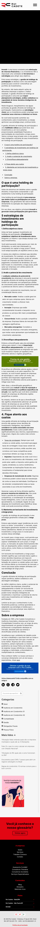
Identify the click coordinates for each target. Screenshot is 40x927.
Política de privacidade (20, 925)
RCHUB (8, 907)
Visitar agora (20, 833)
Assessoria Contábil (20, 867)
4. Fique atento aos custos (14, 164)
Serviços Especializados (20, 874)
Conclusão (8, 175)
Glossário (20, 887)
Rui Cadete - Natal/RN (13, 899)
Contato (20, 857)
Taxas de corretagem (12, 440)
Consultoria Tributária (20, 869)
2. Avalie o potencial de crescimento (18, 156)
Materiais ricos (20, 889)
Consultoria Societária (20, 872)
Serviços (20, 852)
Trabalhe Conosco (20, 854)
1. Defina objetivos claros (14, 153)
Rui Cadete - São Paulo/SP (14, 903)
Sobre (20, 850)
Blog (20, 884)
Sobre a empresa (10, 178)
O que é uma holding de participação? (18, 145)
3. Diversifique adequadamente (16, 159)
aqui (18, 660)
